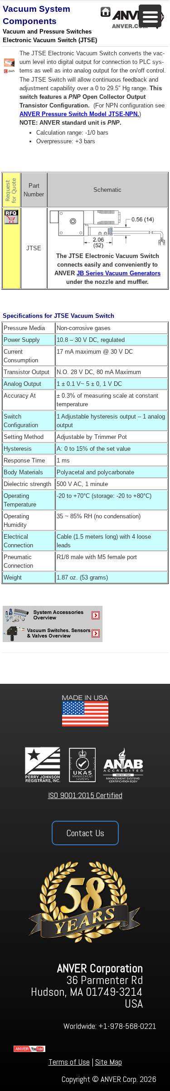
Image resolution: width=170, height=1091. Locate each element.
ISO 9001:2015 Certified (85, 795)
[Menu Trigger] (150, 16)
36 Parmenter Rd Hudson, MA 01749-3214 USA (87, 986)
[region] (85, 887)
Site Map (108, 1062)
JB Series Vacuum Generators (118, 273)
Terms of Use (69, 1062)
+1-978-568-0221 (127, 1026)
